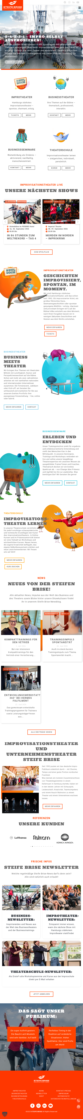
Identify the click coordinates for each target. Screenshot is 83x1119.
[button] (77, 221)
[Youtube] (78, 2)
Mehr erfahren (19, 62)
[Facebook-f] (32, 1106)
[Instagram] (69, 2)
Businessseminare (10, 613)
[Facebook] (65, 2)
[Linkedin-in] (73, 2)
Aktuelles (23, 613)
